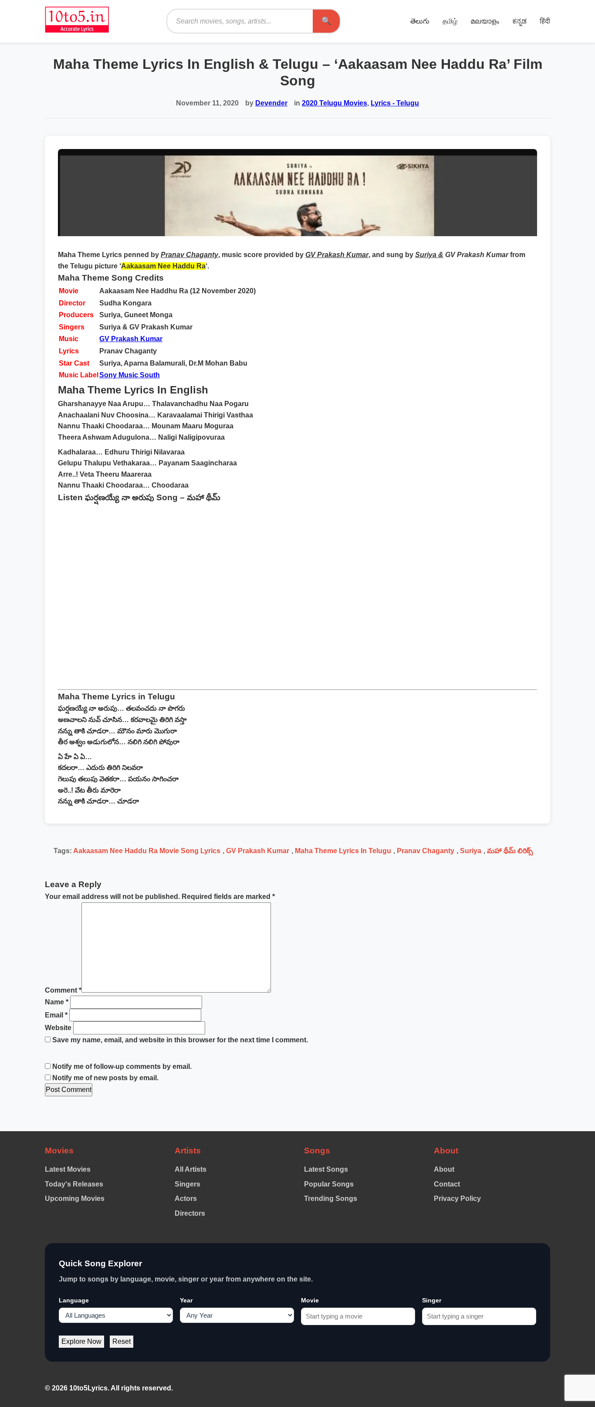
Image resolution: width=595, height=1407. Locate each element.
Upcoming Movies (75, 1198)
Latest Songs (326, 1169)
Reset (121, 1341)
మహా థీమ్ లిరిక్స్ (510, 850)
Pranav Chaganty (425, 850)
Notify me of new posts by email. (105, 1078)
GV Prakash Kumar (130, 338)
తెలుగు (419, 21)
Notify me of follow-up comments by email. (122, 1066)
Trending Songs (330, 1198)
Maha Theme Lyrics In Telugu (343, 850)
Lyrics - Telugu (395, 103)
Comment (63, 990)
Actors (186, 1198)
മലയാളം (484, 21)
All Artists (190, 1169)
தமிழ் (450, 21)
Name (56, 1002)
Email (56, 1015)
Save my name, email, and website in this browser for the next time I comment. (180, 1040)
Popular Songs (329, 1184)
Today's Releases (74, 1184)
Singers (187, 1184)
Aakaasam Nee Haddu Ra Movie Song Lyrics (146, 850)
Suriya (470, 850)
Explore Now (81, 1341)
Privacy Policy (457, 1198)
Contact (447, 1184)
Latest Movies (68, 1169)
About (444, 1169)
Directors (190, 1213)
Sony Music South (129, 375)
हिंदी (545, 21)
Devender (271, 103)
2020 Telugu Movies (334, 103)
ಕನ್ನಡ (519, 21)
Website (58, 1027)
